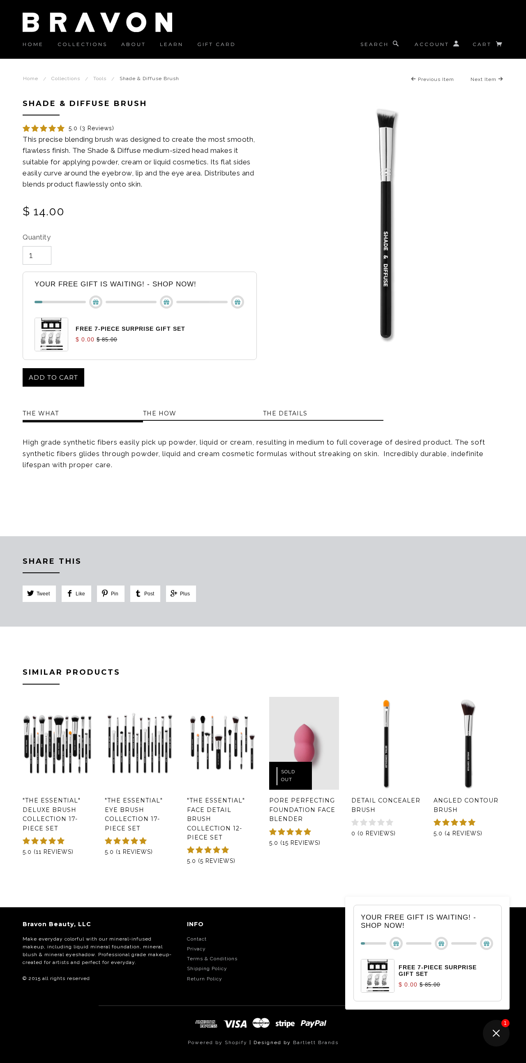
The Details (285, 413)
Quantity (37, 237)
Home (33, 44)
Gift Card (216, 44)
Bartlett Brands (316, 1042)
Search (374, 44)
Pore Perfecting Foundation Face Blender (302, 810)
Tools (99, 78)
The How (159, 413)
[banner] (97, 22)
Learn (171, 44)
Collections (82, 44)
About (133, 44)
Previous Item (435, 79)
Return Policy (204, 979)
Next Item (484, 79)
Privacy (196, 949)
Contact (197, 939)
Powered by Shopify (217, 1042)
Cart (483, 44)
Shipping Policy (207, 968)
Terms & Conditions (212, 959)
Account (432, 44)
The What (41, 413)
